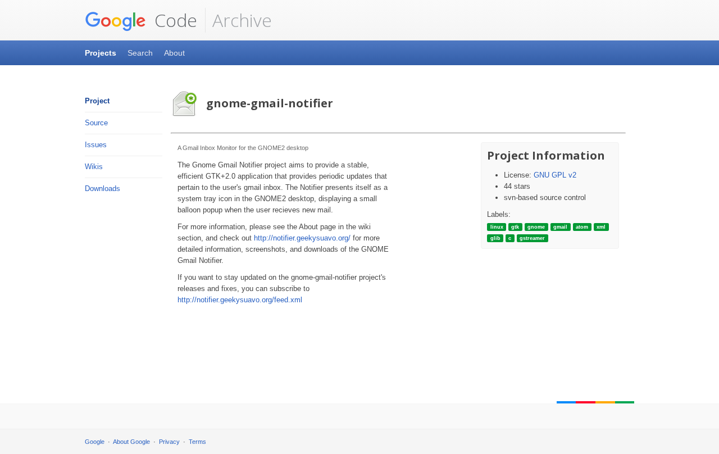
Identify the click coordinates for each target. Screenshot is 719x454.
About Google (131, 441)
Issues (96, 144)
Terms (197, 441)
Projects (100, 52)
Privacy (169, 441)
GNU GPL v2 (555, 175)
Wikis (94, 166)
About (174, 52)
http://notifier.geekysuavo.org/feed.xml (240, 300)
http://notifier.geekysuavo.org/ (302, 238)
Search (140, 52)
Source (96, 123)
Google (94, 441)
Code (173, 20)
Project (97, 101)
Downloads (102, 188)
